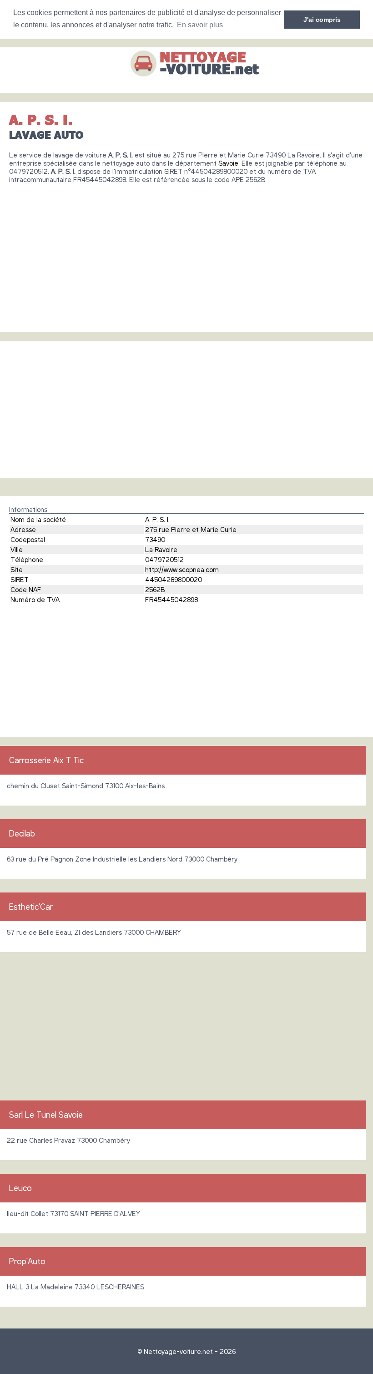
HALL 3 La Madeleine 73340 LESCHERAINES (75, 1287)
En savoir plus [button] (200, 25)
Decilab (22, 833)
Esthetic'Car (31, 907)
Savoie (228, 163)
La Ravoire (161, 549)
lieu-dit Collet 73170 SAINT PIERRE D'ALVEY (73, 1213)
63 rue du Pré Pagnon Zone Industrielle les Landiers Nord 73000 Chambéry (122, 859)
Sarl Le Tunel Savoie (46, 1115)
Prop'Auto (27, 1261)
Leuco (20, 1188)
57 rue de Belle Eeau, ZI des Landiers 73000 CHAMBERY (94, 932)
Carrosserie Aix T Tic (46, 760)
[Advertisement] (186, 254)
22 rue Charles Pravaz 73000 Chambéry (68, 1140)
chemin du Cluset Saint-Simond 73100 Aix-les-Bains (86, 785)
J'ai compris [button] (322, 19)
